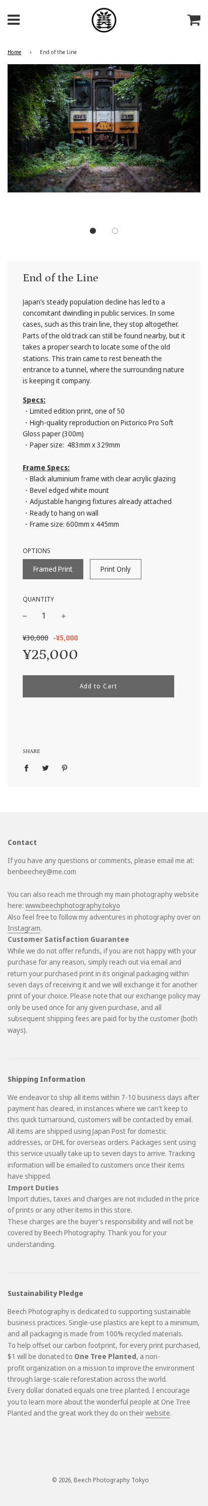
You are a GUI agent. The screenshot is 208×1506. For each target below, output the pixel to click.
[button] (93, 231)
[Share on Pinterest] (65, 768)
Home (14, 52)
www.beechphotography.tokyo (72, 905)
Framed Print (53, 569)
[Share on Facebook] (29, 768)
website (157, 1413)
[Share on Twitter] (46, 768)
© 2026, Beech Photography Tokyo (100, 1480)
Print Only (115, 569)
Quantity (38, 599)
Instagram (24, 928)
